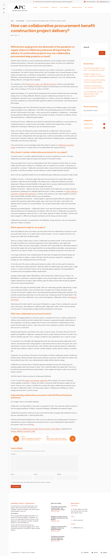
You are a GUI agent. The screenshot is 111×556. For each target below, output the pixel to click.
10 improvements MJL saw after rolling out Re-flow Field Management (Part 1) (93, 94)
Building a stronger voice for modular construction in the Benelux (94, 75)
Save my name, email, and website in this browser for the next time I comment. (31, 482)
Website (59, 474)
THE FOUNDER (44, 7)
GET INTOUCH (89, 7)
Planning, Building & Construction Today (23, 431)
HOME (35, 7)
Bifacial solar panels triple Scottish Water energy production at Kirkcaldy (57, 438)
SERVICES (54, 7)
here (32, 425)
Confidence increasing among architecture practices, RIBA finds (94, 87)
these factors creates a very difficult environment (41, 84)
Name (13, 474)
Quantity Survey (88, 124)
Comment (14, 454)
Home (12, 21)
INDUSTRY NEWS (77, 7)
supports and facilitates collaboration (36, 381)
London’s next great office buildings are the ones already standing (94, 81)
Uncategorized (20, 21)
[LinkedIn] (3, 12)
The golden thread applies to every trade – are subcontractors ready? (94, 69)
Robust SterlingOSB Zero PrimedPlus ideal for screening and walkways (31, 438)
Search (86, 47)
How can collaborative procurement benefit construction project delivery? (39, 429)
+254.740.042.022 (90, 2)
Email (36, 474)
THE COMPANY (64, 7)
